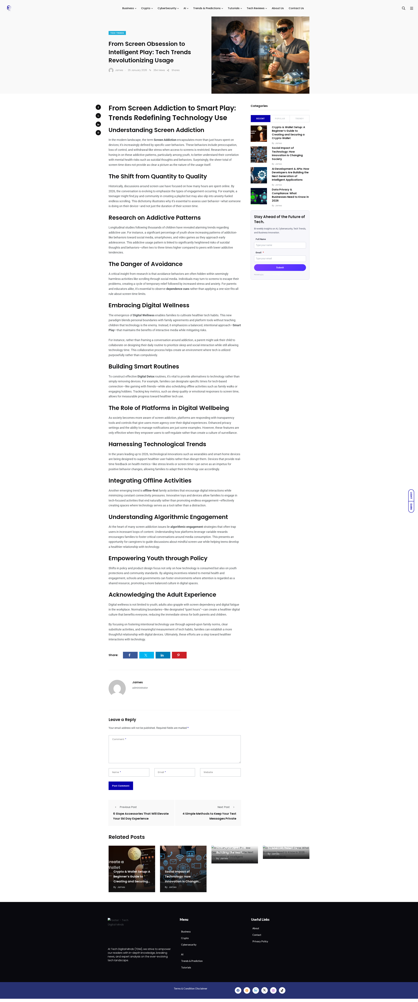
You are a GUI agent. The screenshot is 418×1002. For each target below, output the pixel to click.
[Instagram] (273, 990)
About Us (278, 8)
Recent (260, 118)
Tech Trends (117, 33)
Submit (280, 267)
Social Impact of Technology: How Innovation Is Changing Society (287, 153)
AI (185, 8)
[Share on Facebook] (98, 107)
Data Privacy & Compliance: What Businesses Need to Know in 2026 (290, 195)
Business (128, 8)
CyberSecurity (167, 8)
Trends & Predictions (207, 8)
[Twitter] (247, 990)
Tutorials (234, 8)
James (137, 682)
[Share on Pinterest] (98, 132)
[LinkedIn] (255, 990)
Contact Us (296, 8)
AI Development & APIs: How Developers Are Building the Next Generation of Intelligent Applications (290, 174)
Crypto (145, 8)
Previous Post (128, 807)
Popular (280, 118)
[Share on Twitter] (98, 115)
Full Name (261, 239)
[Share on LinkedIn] (98, 124)
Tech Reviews (256, 8)
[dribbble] (264, 990)
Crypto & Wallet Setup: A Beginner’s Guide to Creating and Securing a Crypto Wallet (288, 132)
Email (260, 252)
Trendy (299, 118)
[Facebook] (238, 990)
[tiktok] (282, 990)
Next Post (223, 807)
